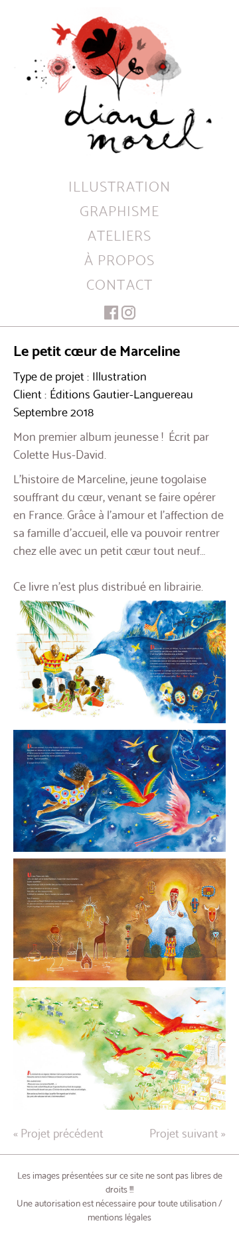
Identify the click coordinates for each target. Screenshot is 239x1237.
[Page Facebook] (111, 313)
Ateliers (120, 234)
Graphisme (120, 210)
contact (119, 283)
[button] (119, 662)
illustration (119, 185)
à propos (119, 259)
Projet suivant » (187, 1132)
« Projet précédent (58, 1132)
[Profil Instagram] (128, 313)
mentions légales (119, 1216)
